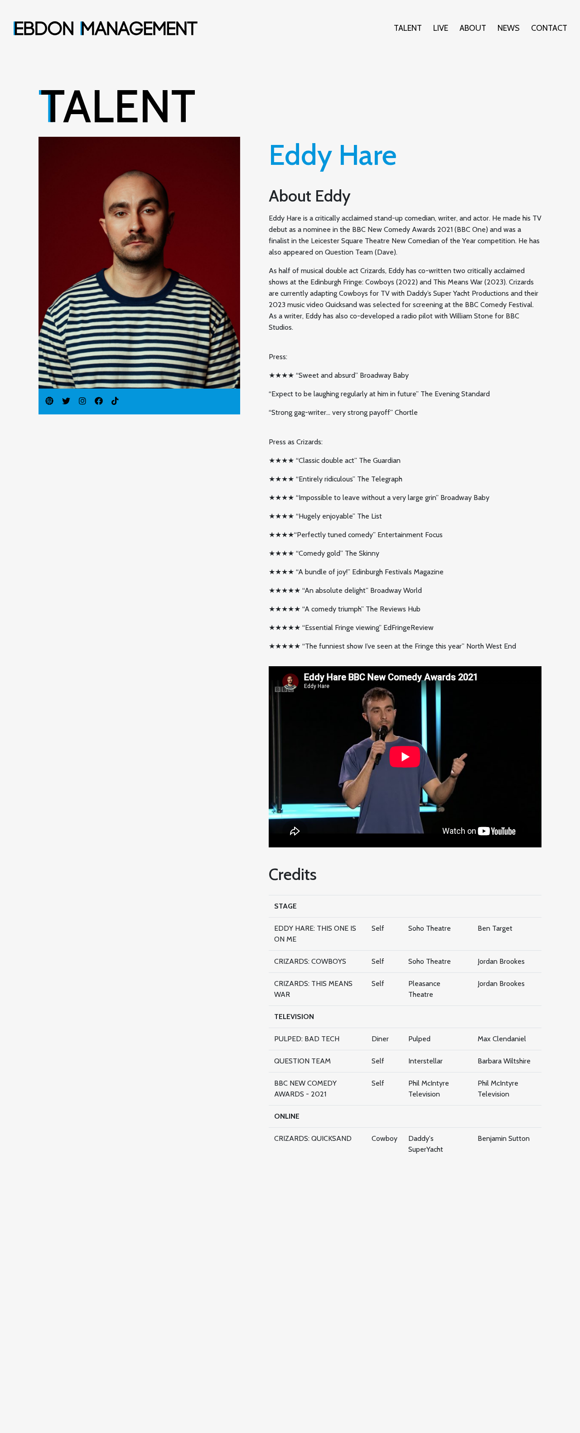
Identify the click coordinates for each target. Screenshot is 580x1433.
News (509, 28)
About (472, 28)
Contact (549, 28)
